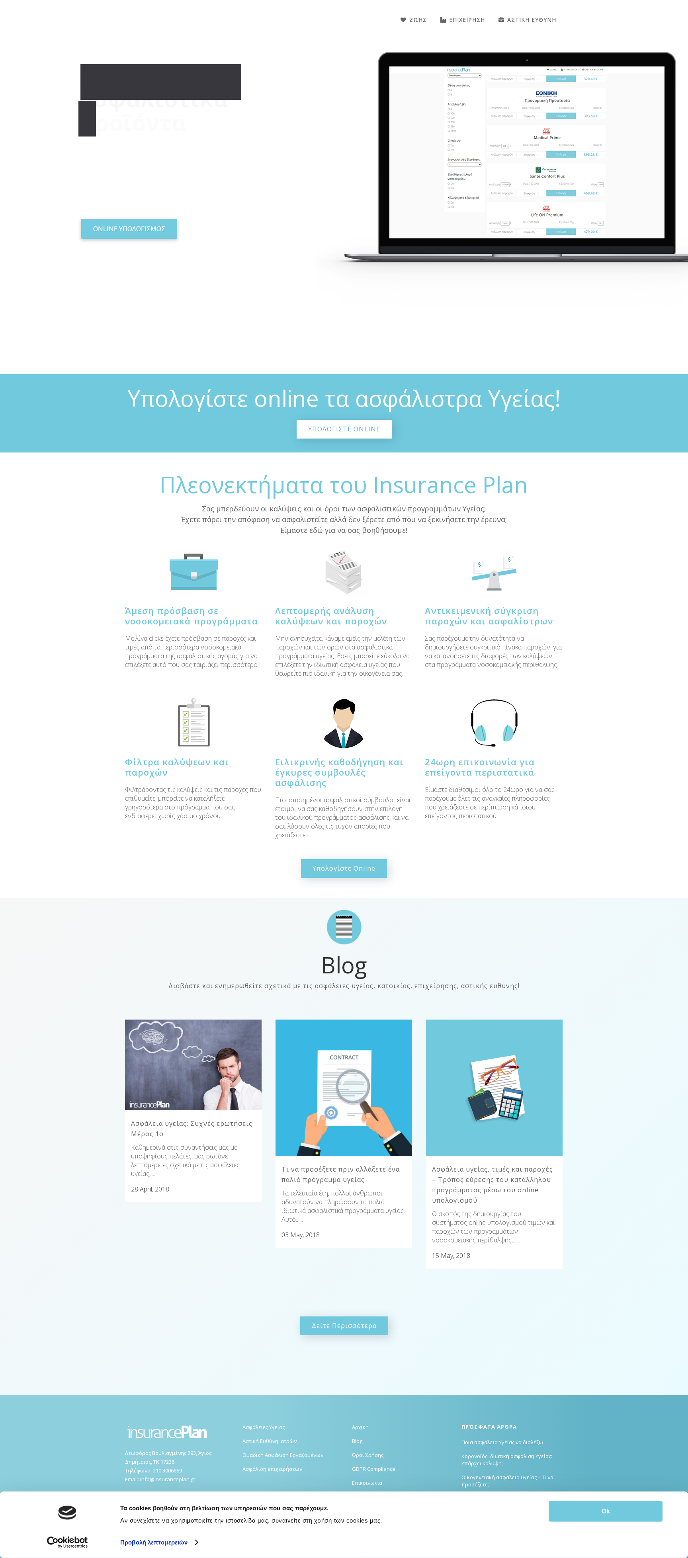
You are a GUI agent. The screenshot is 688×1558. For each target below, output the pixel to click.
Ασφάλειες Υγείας (263, 1427)
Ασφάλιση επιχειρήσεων (272, 1468)
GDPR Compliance (373, 1468)
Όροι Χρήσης (367, 1455)
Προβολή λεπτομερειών (154, 1542)
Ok (606, 1511)
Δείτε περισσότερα (344, 1325)
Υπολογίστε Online (344, 868)
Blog (357, 1441)
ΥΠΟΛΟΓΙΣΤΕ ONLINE (344, 429)
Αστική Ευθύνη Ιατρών (269, 1441)
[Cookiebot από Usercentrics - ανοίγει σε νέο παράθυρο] (67, 1542)
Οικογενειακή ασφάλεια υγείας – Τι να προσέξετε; (507, 1481)
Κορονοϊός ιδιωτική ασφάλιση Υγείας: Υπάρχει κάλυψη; (506, 1460)
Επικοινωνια (367, 1482)
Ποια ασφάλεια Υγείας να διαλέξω (502, 1442)
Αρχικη (360, 1427)
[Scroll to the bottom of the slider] (344, 348)
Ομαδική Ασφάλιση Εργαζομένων (282, 1455)
